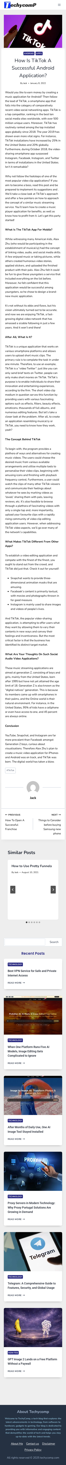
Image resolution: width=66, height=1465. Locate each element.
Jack (25, 83)
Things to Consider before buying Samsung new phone (49, 824)
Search (54, 942)
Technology (15, 964)
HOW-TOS (13, 1352)
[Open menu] (59, 4)
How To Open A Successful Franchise (14, 822)
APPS (39, 53)
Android (29, 53)
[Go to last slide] (12, 889)
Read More (16, 982)
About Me (17, 1444)
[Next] (53, 889)
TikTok (10, 770)
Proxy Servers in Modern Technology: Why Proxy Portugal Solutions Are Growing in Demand (31, 1207)
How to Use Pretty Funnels (32, 866)
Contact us (32, 1444)
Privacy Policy (33, 1450)
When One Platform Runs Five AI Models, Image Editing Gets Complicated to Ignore (28, 1051)
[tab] (26, 922)
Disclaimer (48, 1444)
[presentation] (33, 1015)
